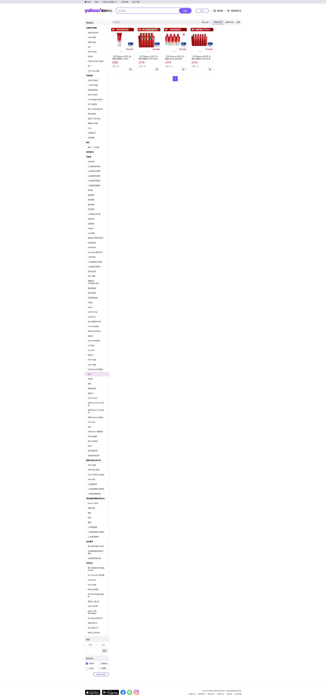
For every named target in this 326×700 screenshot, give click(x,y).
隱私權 (229, 694)
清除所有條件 (101, 674)
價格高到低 (229, 22)
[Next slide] (132, 39)
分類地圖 (238, 694)
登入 (202, 10)
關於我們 (201, 694)
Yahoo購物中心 (98, 11)
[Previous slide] (112, 39)
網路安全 (220, 694)
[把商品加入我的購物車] (130, 69)
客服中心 (192, 694)
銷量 (238, 22)
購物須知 (211, 694)
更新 (239, 690)
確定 (104, 650)
